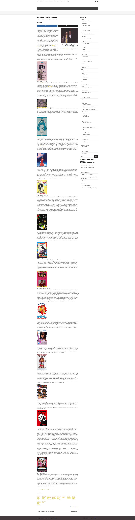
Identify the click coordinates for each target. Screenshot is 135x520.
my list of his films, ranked (44, 489)
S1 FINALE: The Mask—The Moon (87, 165)
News (82, 81)
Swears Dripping (85, 56)
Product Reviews (85, 136)
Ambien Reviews (86, 116)
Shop (68, 1)
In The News (85, 74)
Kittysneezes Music (85, 71)
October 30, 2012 (44, 19)
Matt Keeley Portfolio (46, 8)
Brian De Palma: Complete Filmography (46, 511)
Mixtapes (84, 36)
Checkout (41, 1)
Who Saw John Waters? (44, 502)
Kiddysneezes (85, 77)
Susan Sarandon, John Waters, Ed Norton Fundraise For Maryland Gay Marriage (39, 503)
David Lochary (39, 89)
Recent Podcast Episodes (87, 163)
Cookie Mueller (43, 145)
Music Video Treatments (86, 38)
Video (83, 73)
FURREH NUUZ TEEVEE (86, 25)
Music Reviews (85, 121)
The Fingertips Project (86, 59)
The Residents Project (87, 129)
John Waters (66, 48)
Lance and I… (84, 54)
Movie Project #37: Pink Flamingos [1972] (38, 498)
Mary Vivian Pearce (43, 82)
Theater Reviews (85, 139)
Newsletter (56, 1)
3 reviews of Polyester (63, 497)
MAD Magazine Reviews (87, 113)
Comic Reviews (85, 111)
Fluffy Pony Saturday (86, 51)
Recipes (82, 99)
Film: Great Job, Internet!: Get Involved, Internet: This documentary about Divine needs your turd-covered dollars (44, 498)
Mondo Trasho (67, 53)
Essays (67, 8)
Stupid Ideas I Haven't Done (87, 41)
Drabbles (84, 49)
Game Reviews (85, 119)
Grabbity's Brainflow (87, 104)
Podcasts (55, 8)
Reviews (72, 8)
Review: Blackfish (73, 511)
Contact (46, 1)
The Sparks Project (86, 132)
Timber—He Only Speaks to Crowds (87, 167)
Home (39, 8)
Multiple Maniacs (40, 136)
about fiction (84, 146)
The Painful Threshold (86, 97)
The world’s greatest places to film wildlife (69, 497)
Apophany (84, 67)
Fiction (82, 45)
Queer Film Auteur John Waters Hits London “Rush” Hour (74, 498)
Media (82, 69)
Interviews (62, 8)
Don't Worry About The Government (88, 34)
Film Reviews (39, 22)
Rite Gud (83, 94)
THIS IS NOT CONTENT (85, 145)
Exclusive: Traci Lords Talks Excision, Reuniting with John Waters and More (59, 498)
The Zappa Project (86, 134)
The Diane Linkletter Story (42, 107)
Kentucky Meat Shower (85, 66)
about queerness (85, 151)
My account (51, 1)
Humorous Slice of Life (86, 28)
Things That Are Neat (86, 43)
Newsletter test (62, 1)
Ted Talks (85, 79)
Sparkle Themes (95, 518)
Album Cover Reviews (87, 122)
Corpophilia (84, 47)
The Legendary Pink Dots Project (89, 127)
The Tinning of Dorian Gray (87, 61)
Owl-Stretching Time (85, 84)
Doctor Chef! (84, 23)
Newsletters (85, 8)
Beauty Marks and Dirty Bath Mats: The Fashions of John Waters (49, 498)
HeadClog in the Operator (87, 87)
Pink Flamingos (43, 29)
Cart (37, 1)
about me (84, 148)
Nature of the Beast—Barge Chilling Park (88, 169)
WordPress (55, 518)
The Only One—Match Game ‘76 (86, 185)
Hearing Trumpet (84, 183)
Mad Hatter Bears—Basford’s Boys (87, 174)
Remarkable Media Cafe (86, 92)
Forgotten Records (86, 125)
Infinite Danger (85, 90)
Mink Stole (50, 86)
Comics (82, 19)
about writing (84, 153)
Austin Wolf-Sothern (53, 19)
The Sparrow (83, 180)
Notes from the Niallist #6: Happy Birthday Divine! (54, 498)
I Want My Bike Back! (86, 30)
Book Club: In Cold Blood (85, 172)
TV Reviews (84, 141)
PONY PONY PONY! (86, 142)
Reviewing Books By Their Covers (89, 107)
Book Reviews (84, 103)
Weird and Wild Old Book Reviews (89, 109)
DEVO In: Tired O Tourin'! (86, 20)
